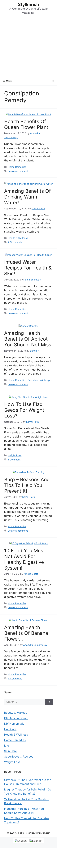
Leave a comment (18, 171)
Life (6, 745)
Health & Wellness (18, 238)
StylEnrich (28, 4)
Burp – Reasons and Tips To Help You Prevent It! (27, 485)
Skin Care (10, 751)
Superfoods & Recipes (40, 380)
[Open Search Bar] (53, 81)
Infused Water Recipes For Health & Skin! (28, 267)
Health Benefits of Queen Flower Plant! (27, 124)
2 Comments (15, 242)
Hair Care (10, 729)
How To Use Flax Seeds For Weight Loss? (24, 410)
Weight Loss (14, 455)
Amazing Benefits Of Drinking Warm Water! (27, 196)
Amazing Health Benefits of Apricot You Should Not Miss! (28, 338)
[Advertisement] (28, 47)
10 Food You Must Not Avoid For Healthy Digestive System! (24, 559)
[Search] (49, 702)
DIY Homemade (14, 723)
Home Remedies (17, 167)
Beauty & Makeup (15, 712)
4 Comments (15, 678)
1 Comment (14, 459)
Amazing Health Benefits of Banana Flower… (26, 633)
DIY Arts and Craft (16, 718)
